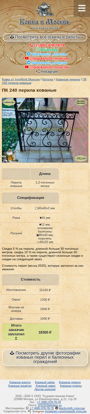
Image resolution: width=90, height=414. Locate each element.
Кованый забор (45, 382)
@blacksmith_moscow (49, 58)
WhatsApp (49, 50)
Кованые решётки (19, 385)
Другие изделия (45, 389)
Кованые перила (68, 79)
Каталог (48, 79)
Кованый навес (46, 385)
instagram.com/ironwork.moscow (66, 411)
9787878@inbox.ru (50, 405)
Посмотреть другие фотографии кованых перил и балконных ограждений (47, 357)
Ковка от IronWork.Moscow (21, 79)
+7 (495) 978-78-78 (48, 45)
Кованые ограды (71, 385)
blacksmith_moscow (49, 54)
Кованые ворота (20, 382)
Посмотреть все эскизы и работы (47, 37)
